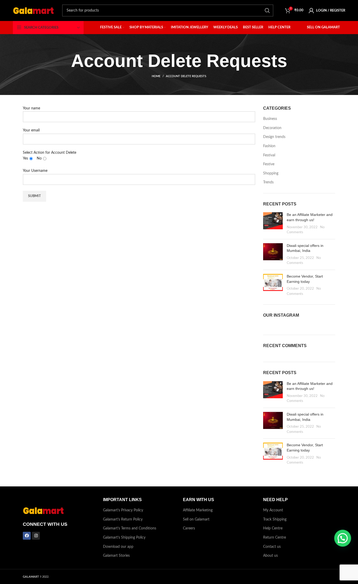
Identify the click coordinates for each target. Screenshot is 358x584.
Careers (189, 528)
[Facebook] (27, 536)
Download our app (118, 547)
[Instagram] (36, 536)
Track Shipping (274, 519)
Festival (269, 155)
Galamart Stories (116, 556)
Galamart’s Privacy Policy (123, 510)
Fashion (269, 146)
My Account (273, 510)
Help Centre (273, 528)
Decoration (272, 128)
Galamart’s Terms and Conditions (129, 528)
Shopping (270, 173)
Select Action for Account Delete (49, 155)
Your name (31, 108)
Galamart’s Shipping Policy (124, 537)
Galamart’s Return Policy (123, 519)
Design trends (274, 137)
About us (270, 556)
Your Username (35, 171)
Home (156, 76)
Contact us (272, 547)
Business (270, 119)
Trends (268, 182)
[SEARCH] (267, 10)
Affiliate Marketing (198, 510)
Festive (268, 164)
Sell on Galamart (196, 519)
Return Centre (274, 537)
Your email (31, 130)
